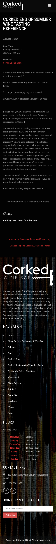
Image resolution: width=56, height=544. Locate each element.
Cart (10, 353)
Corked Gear (14, 359)
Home (11, 335)
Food (10, 413)
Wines (11, 407)
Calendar (12, 347)
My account (13, 377)
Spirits (11, 389)
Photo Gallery (14, 383)
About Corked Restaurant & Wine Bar (26, 341)
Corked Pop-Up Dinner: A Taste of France (31, 245)
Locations (12, 401)
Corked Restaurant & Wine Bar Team (26, 365)
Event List (12, 395)
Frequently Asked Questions (21, 371)
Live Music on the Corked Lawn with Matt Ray (27, 239)
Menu (49, 5)
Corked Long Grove (13, 62)
